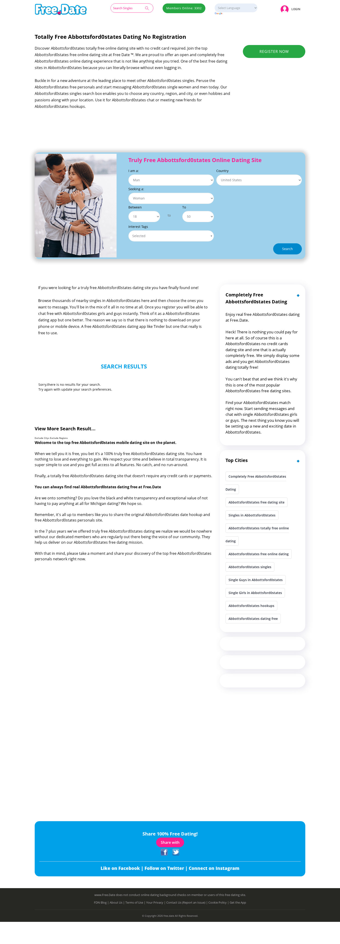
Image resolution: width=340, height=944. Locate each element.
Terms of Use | (135, 902)
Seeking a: (136, 189)
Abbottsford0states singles (250, 567)
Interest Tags (138, 226)
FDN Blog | (102, 902)
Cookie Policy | (219, 902)
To (184, 207)
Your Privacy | (156, 902)
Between (135, 207)
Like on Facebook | (123, 868)
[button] (291, 9)
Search (287, 249)
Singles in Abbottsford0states (252, 515)
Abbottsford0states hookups (251, 605)
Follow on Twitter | (167, 868)
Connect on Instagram (214, 868)
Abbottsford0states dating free (253, 618)
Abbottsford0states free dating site (256, 502)
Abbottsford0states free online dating (259, 554)
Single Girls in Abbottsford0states (255, 593)
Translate (236, 13)
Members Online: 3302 (184, 8)
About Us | (117, 902)
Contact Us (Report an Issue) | (187, 902)
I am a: (133, 171)
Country (222, 171)
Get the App (238, 902)
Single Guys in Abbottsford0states (256, 580)
